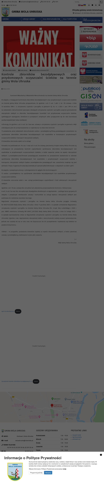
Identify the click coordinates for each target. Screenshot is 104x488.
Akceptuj (48, 473)
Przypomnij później (36, 473)
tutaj (64, 469)
